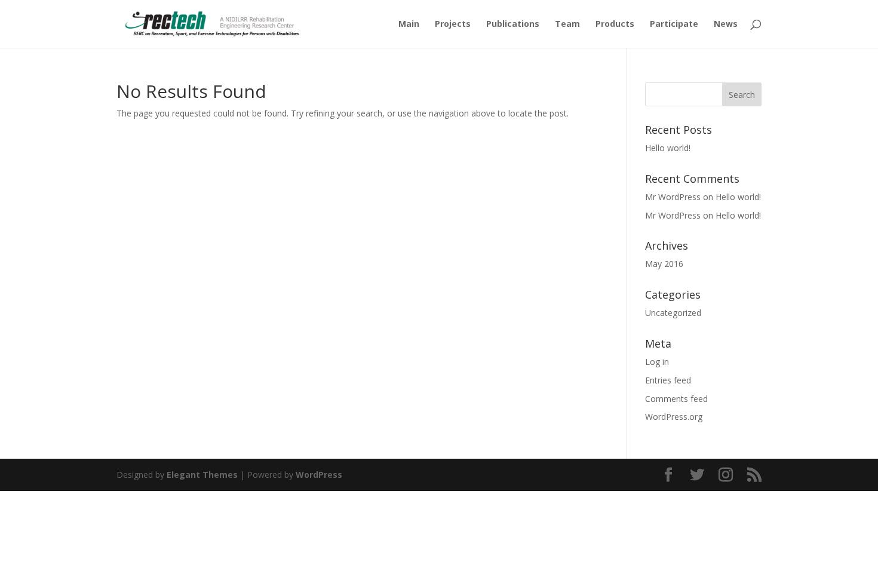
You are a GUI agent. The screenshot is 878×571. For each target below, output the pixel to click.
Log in (657, 361)
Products (614, 24)
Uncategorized (673, 312)
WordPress (319, 474)
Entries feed (668, 380)
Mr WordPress (673, 196)
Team (567, 24)
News (726, 24)
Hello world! (667, 148)
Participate (674, 24)
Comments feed (676, 398)
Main (408, 24)
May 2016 (664, 263)
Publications (512, 24)
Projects (453, 24)
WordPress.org (673, 416)
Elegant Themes (202, 474)
